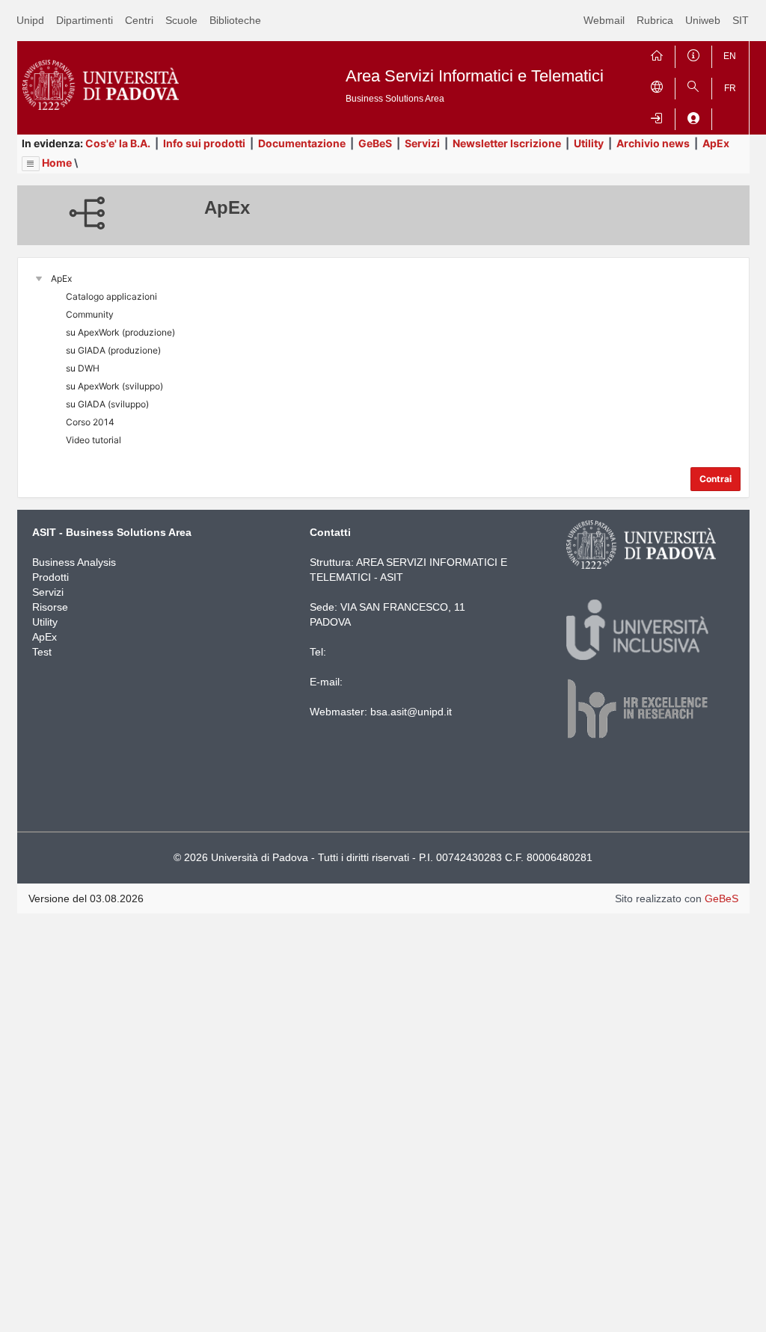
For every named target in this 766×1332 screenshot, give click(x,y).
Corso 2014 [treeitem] (90, 422)
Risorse (50, 607)
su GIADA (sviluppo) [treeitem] (107, 404)
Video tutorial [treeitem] (93, 439)
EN (729, 56)
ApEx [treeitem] (61, 278)
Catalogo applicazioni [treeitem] (111, 296)
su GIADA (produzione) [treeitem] (113, 350)
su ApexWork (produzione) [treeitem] (120, 332)
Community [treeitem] (90, 314)
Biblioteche (235, 20)
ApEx (715, 143)
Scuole (181, 20)
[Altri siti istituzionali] (657, 85)
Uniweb (702, 20)
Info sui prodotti (204, 143)
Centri (139, 20)
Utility (589, 143)
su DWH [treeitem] (82, 368)
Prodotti (50, 577)
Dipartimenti (84, 20)
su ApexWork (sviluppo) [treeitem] (114, 386)
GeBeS (375, 143)
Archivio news (653, 143)
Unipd (30, 20)
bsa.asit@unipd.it (411, 712)
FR (730, 88)
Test (42, 652)
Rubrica (655, 20)
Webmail (604, 20)
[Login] (657, 116)
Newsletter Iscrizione (507, 143)
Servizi (422, 143)
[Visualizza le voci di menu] (31, 163)
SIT (740, 20)
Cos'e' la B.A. (117, 143)
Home (57, 162)
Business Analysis (74, 562)
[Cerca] (693, 85)
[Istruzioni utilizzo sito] (693, 53)
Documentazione (302, 143)
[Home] (657, 53)
